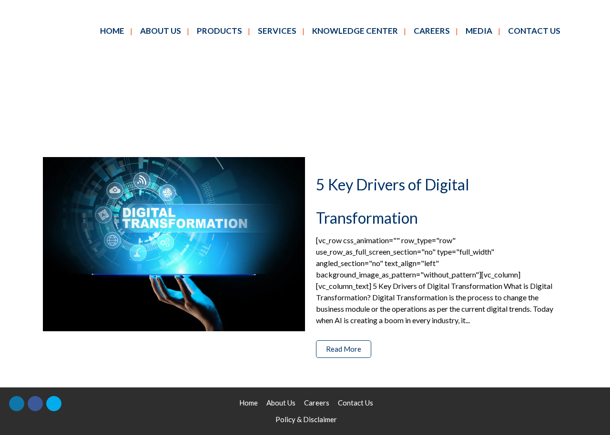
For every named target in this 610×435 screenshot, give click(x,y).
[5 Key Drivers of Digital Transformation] (174, 244)
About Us (280, 402)
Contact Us (355, 402)
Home (248, 402)
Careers (316, 402)
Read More (343, 349)
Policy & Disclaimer (306, 419)
